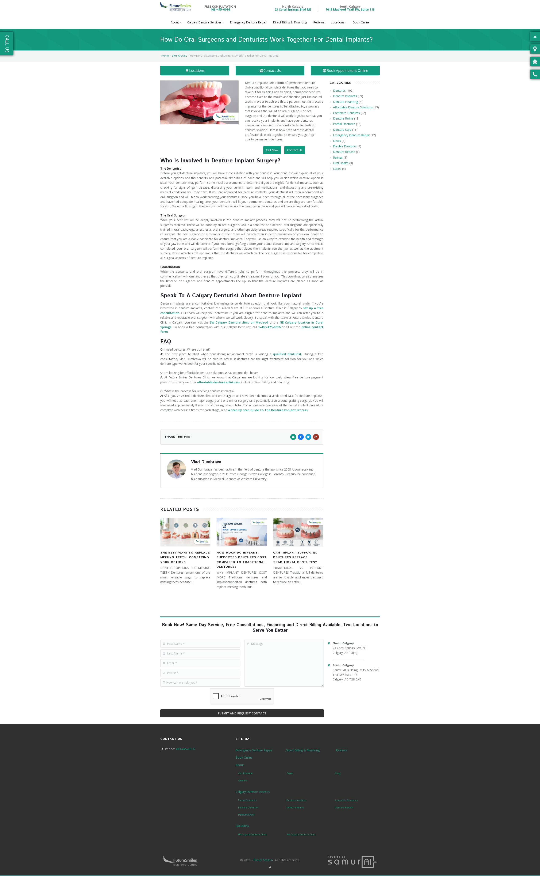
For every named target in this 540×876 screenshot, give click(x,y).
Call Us (7, 44)
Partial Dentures (344, 124)
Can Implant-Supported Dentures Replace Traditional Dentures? (295, 557)
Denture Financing (345, 102)
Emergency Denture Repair (351, 135)
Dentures (339, 90)
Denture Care (342, 130)
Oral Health (340, 163)
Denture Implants (345, 96)
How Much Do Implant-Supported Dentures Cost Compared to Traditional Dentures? (242, 560)
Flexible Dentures (345, 146)
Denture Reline (343, 118)
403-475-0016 (220, 9)
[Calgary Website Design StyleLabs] (352, 862)
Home (165, 55)
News (337, 141)
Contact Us (272, 70)
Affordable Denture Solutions (353, 107)
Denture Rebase (344, 152)
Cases (337, 169)
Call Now (272, 150)
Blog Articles (179, 55)
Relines (338, 157)
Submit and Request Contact (242, 713)
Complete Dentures (346, 113)
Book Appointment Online (347, 70)
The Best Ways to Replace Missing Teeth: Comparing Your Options (185, 557)
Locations (197, 70)
